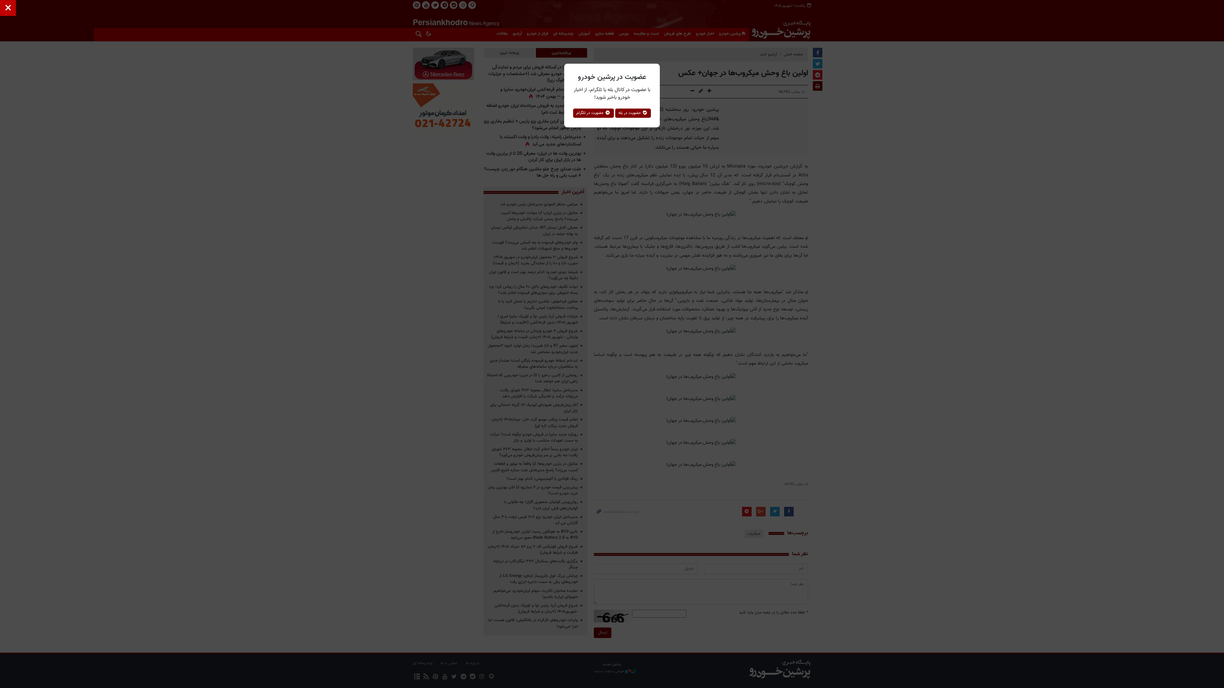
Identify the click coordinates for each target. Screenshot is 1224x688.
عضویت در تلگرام (590, 113)
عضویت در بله (630, 113)
